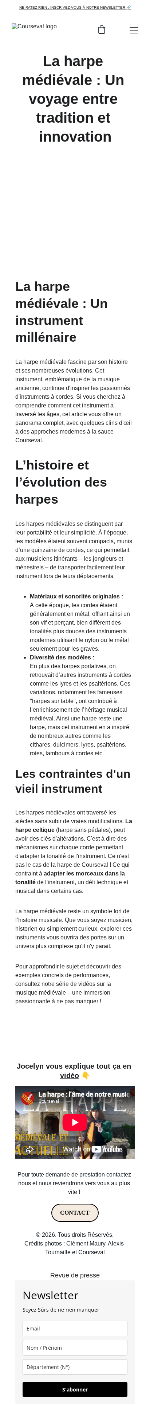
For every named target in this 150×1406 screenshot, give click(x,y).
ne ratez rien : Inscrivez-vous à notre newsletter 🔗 (75, 7)
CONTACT (75, 1213)
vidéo (69, 1076)
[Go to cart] (101, 30)
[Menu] (134, 30)
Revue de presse (75, 1275)
